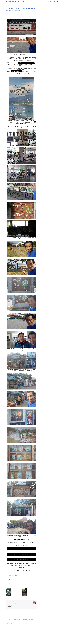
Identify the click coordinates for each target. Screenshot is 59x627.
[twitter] (7, 623)
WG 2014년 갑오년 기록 (8, 10)
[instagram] (9, 623)
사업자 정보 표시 (10, 579)
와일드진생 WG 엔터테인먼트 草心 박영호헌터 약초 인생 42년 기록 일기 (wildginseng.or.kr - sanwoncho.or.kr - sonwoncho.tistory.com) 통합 (19, 603)
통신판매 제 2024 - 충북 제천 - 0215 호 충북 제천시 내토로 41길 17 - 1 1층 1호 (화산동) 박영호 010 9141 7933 (19, 619)
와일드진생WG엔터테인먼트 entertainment (16, 2)
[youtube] (11, 623)
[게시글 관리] (10, 575)
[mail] (13, 623)
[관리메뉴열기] (57, 1)
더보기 (36, 587)
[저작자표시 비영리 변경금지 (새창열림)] (16, 575)
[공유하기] (9, 575)
